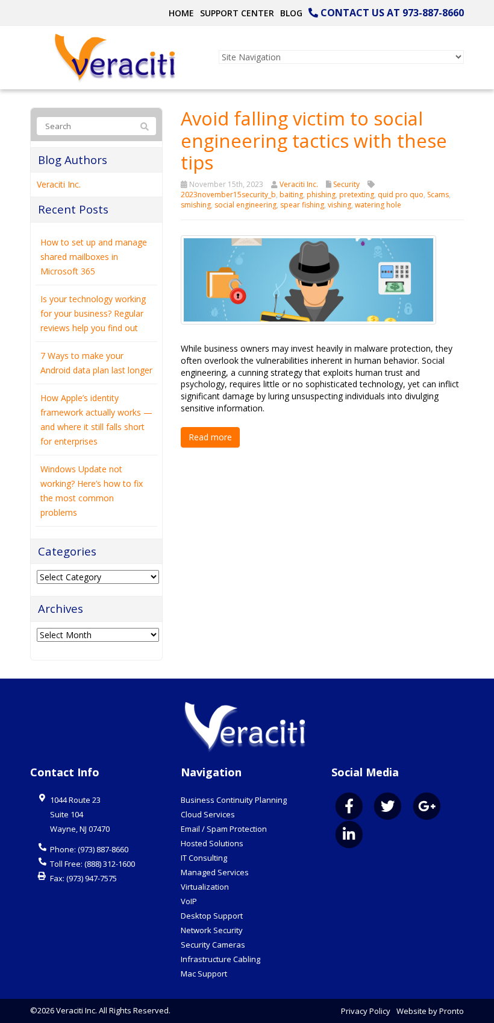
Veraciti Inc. (299, 184)
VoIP (189, 901)
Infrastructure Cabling (220, 959)
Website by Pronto (430, 1011)
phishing (321, 194)
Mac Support (204, 973)
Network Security (212, 930)
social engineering (245, 205)
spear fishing (302, 205)
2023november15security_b (228, 194)
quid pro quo (401, 194)
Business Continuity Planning (234, 799)
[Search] (144, 126)
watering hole (378, 205)
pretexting (356, 194)
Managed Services (215, 872)
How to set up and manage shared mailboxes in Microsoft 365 (93, 256)
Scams (438, 194)
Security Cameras (213, 944)
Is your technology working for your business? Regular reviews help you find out (93, 313)
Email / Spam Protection (224, 828)
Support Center (237, 13)
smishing (196, 205)
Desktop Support (212, 915)
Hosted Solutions (212, 843)
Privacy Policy (365, 1011)
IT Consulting (204, 857)
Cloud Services (208, 814)
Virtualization (205, 886)
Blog (291, 13)
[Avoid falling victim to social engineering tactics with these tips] (308, 279)
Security (346, 184)
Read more (210, 437)
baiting (291, 194)
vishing (339, 205)
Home (181, 13)
